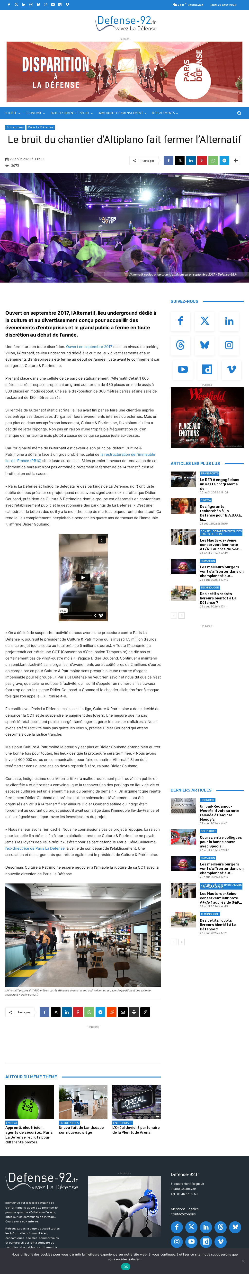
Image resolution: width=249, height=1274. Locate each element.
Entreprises (15, 127)
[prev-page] (174, 615)
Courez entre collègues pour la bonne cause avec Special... (221, 841)
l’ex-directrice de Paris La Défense (35, 848)
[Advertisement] (93, 1040)
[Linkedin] (23, 5)
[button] (239, 113)
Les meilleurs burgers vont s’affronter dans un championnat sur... (222, 571)
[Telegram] (224, 160)
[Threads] (31, 5)
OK (126, 1267)
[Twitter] (16, 5)
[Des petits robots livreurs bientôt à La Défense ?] (183, 593)
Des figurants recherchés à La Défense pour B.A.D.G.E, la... (221, 513)
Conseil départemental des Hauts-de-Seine (221, 533)
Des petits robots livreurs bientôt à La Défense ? (218, 598)
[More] (236, 160)
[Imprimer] (134, 1012)
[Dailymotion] (60, 5)
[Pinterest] (202, 160)
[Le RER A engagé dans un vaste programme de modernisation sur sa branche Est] (183, 479)
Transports (210, 473)
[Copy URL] (145, 1012)
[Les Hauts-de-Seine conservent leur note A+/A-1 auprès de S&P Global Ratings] (183, 537)
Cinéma (206, 500)
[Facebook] (9, 5)
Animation (208, 560)
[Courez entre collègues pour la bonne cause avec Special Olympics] (183, 837)
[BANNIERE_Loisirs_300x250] (207, 417)
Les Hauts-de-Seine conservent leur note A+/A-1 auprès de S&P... (221, 544)
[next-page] (181, 615)
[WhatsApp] (213, 160)
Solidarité (208, 831)
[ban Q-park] (124, 1206)
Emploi (11, 1123)
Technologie (210, 587)
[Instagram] (45, 5)
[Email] (123, 1012)
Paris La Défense (40, 127)
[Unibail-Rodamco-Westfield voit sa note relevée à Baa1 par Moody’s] (183, 805)
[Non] (242, 1261)
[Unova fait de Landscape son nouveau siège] (83, 1102)
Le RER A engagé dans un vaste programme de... (219, 484)
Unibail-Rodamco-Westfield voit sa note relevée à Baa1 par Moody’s (219, 813)
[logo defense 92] (126, 23)
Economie (208, 800)
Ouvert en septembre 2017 (89, 346)
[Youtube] (52, 5)
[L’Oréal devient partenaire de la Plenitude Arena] (136, 1102)
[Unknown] (124, 72)
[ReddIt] (111, 1012)
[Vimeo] (67, 5)
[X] (180, 160)
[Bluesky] (38, 5)
